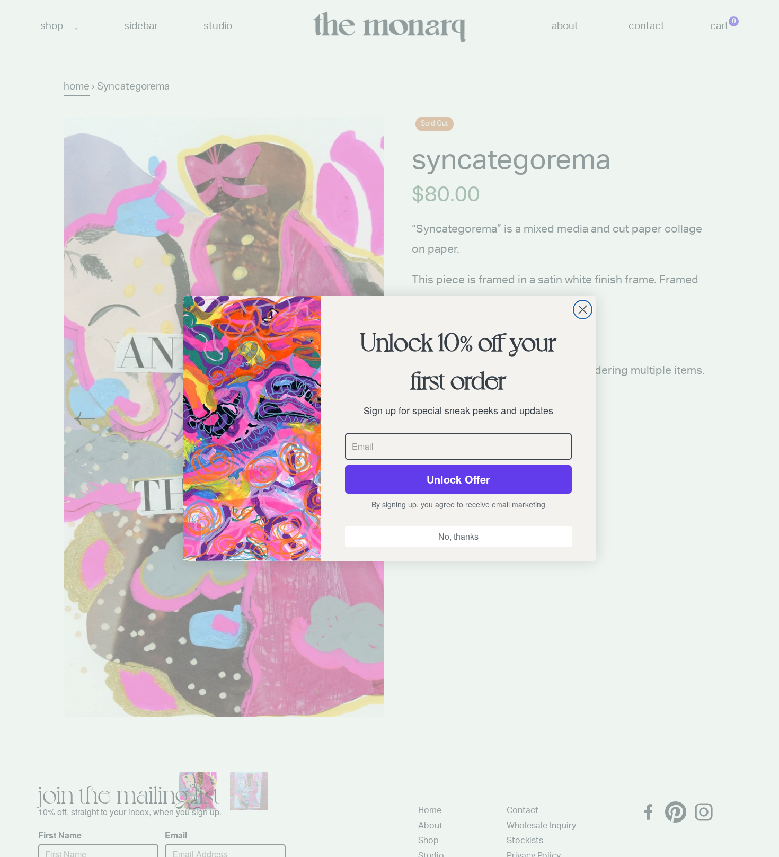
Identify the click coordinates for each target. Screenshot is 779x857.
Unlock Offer (458, 479)
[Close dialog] (582, 309)
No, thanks (458, 536)
